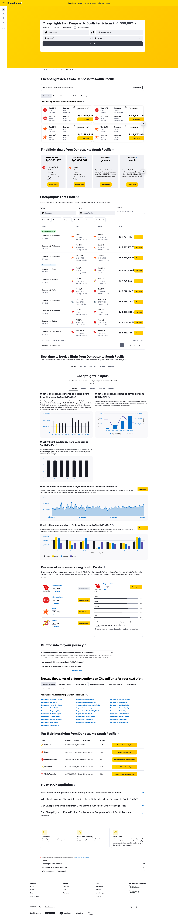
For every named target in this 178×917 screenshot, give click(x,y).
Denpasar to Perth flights (118, 702)
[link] (53, 184)
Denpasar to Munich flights (50, 725)
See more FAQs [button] (77, 670)
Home (41, 70)
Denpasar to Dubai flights (84, 719)
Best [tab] (54, 96)
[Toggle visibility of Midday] (55, 556)
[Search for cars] (3, 18)
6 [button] (139, 345)
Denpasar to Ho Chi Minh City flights (88, 711)
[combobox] (47, 28)
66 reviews (55, 603)
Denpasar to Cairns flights (118, 719)
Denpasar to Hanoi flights (84, 714)
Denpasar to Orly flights (49, 702)
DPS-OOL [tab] (111, 366)
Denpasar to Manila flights (119, 711)
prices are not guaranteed (82, 857)
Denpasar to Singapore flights (85, 702)
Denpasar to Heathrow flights (51, 714)
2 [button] (125, 345)
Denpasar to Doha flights (49, 722)
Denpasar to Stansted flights (119, 716)
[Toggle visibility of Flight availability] (115, 433)
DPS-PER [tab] (73, 366)
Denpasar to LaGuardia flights (85, 722)
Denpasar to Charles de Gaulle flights (88, 705)
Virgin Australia (57, 585)
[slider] (146, 214)
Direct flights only (83, 27)
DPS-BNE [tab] (102, 366)
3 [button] (130, 345)
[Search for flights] (3, 9)
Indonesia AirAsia (57, 597)
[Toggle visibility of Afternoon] (64, 556)
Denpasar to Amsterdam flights (51, 699)
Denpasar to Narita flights (49, 708)
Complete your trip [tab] (65, 684)
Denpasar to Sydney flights (85, 699)
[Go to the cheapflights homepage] (15, 3)
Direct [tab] (62, 96)
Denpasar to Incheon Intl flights (51, 705)
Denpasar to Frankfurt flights (119, 705)
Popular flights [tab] (131, 684)
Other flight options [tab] (115, 684)
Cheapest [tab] (46, 96)
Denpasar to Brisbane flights (50, 716)
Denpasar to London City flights (51, 719)
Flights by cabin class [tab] (97, 684)
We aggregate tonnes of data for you (54, 867)
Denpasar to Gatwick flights (119, 714)
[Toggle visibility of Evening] (73, 556)
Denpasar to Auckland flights (85, 716)
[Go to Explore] (3, 22)
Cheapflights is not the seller (52, 864)
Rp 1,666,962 (122, 23)
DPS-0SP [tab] (74, 388)
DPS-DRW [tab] (83, 366)
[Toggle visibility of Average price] (128, 433)
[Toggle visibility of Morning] (47, 556)
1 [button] (121, 345)
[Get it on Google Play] (134, 887)
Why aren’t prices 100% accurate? (54, 871)
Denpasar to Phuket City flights (120, 708)
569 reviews (56, 615)
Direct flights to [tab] (81, 684)
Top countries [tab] (47, 689)
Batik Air (54, 620)
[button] (3, 3)
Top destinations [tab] (61, 689)
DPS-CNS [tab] (93, 366)
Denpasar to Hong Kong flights (51, 711)
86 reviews (55, 626)
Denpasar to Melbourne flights (120, 699)
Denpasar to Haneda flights (85, 708)
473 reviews (56, 591)
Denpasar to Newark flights (119, 722)
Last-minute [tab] (73, 96)
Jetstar (54, 608)
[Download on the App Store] (134, 892)
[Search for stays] (3, 14)
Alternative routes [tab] (49, 684)
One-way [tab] (84, 96)
